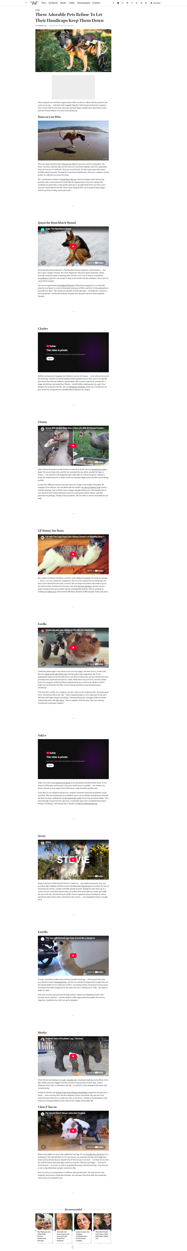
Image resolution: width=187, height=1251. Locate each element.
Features (96, 3)
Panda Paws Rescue (68, 179)
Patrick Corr (86, 886)
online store (51, 592)
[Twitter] (122, 2)
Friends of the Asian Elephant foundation (72, 1093)
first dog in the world (73, 798)
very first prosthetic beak (90, 487)
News (43, 3)
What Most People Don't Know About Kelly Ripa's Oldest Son (102, 1235)
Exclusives (53, 3)
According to (45, 278)
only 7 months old (69, 1080)
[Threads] (136, 2)
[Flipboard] (127, 2)
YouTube (105, 158)
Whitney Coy (41, 26)
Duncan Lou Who (69, 164)
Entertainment (83, 3)
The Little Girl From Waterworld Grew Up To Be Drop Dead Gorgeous (63, 1236)
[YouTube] (118, 2)
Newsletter (156, 3)
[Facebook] (113, 2)
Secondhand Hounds (65, 285)
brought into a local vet (95, 1154)
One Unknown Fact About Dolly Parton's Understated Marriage (44, 1236)
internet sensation (85, 586)
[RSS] (146, 2)
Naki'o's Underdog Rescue (87, 804)
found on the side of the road (56, 674)
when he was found (63, 783)
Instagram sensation (77, 387)
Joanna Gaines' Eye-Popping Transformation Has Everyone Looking (83, 1236)
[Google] (141, 2)
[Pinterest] (132, 2)
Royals (63, 3)
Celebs (72, 3)
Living (37, 10)
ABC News (60, 700)
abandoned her (61, 982)
